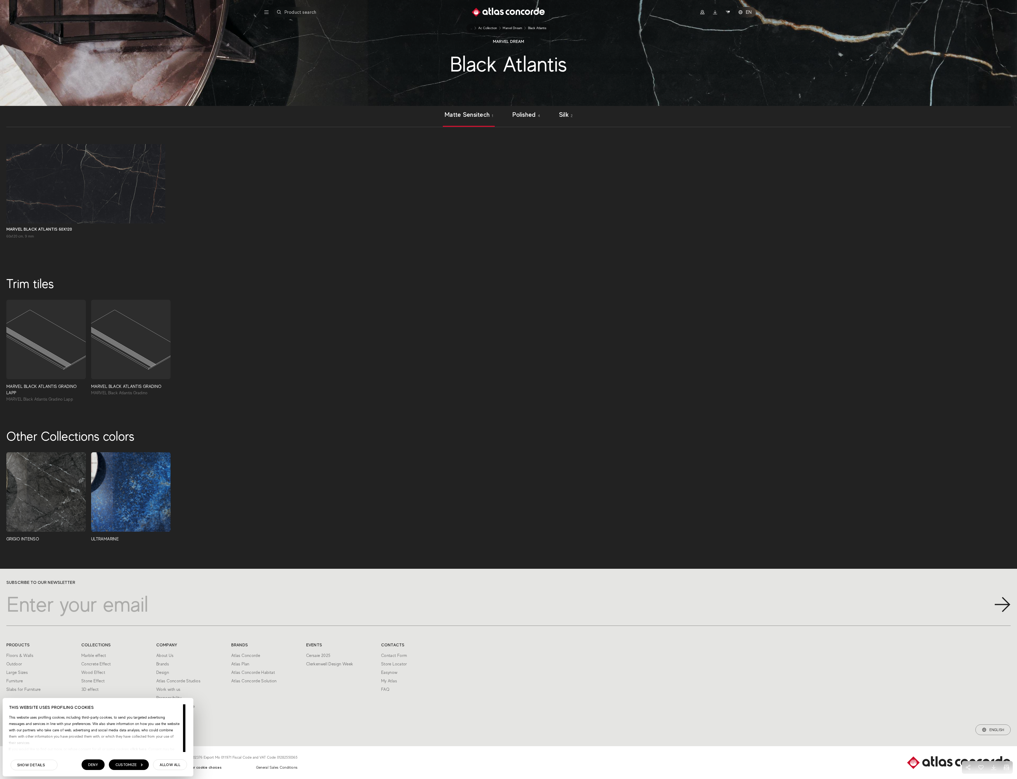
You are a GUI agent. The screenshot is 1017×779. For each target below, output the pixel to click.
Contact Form (394, 655)
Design (162, 672)
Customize (126, 765)
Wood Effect (93, 672)
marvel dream (512, 28)
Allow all (170, 765)
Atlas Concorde (245, 655)
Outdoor (14, 664)
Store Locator (394, 664)
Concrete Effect (96, 664)
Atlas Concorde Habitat (253, 672)
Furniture (14, 681)
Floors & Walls (19, 655)
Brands (162, 664)
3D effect (90, 689)
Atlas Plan (240, 664)
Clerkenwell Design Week (329, 664)
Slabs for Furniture (23, 689)
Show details (31, 765)
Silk (566, 115)
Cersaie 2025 (318, 655)
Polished (526, 115)
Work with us (168, 689)
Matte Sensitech (468, 115)
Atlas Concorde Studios (178, 681)
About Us (164, 655)
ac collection (487, 28)
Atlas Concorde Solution (253, 681)
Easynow (389, 672)
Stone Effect (93, 681)
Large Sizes (17, 672)
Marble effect (93, 655)
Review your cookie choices (198, 767)
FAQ (385, 689)
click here (137, 749)
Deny (93, 765)
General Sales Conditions (277, 767)
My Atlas (389, 681)
